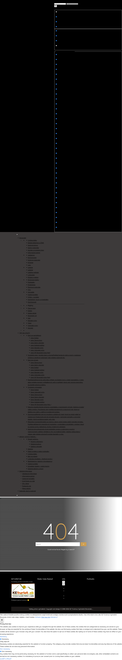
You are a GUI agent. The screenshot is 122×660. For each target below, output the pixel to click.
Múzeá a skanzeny (37, 441)
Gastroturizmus (33, 245)
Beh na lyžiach (32, 456)
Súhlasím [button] (38, 617)
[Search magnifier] (55, 6)
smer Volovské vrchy (37, 350)
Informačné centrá (34, 253)
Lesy (29, 265)
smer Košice (34, 338)
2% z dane (25, 483)
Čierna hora (32, 308)
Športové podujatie (34, 287)
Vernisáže (31, 292)
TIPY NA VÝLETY (24, 333)
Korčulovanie (32, 257)
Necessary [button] (3, 636)
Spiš (29, 318)
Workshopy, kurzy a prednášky (38, 299)
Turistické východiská (35, 387)
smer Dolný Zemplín (37, 343)
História (30, 449)
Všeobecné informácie (29, 474)
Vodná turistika (33, 295)
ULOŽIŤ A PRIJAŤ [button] (5, 659)
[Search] (83, 544)
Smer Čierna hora (36, 395)
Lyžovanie (31, 275)
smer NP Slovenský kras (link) (40, 353)
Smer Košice (35, 390)
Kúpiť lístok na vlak (28, 481)
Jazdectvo (31, 255)
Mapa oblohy (26, 488)
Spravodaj (22, 238)
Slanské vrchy (32, 320)
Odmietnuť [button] (54, 617)
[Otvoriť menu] (63, 582)
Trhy (29, 290)
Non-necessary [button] (5, 649)
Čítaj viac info (45, 617)
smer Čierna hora (36, 340)
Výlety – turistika (33, 297)
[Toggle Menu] (17, 234)
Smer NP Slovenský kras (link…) (41, 404)
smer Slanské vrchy (37, 348)
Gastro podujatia (33, 248)
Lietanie (30, 270)
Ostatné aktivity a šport (35, 469)
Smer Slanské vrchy (37, 399)
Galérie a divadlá (36, 446)
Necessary (5, 639)
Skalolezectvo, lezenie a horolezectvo (40, 461)
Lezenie (30, 267)
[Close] (17, 495)
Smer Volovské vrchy (37, 392)
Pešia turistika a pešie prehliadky (38, 451)
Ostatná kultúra (36, 444)
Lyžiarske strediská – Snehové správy (40, 459)
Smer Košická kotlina (37, 402)
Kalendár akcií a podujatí (27, 491)
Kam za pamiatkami (34, 335)
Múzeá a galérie (33, 277)
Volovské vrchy (33, 325)
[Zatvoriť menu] (63, 584)
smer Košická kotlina (37, 345)
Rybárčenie (31, 285)
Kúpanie (30, 262)
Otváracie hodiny (33, 280)
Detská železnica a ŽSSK (36, 243)
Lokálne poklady (33, 272)
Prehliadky (31, 282)
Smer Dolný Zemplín (37, 397)
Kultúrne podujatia (34, 260)
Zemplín (30, 328)
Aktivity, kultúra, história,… (27, 437)
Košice (30, 311)
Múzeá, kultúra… (33, 439)
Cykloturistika (32, 240)
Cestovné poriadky (28, 478)
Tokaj (29, 323)
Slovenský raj (32, 316)
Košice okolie (32, 313)
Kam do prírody (33, 360)
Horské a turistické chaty (36, 250)
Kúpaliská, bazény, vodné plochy (38, 466)
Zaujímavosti (32, 302)
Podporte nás (26, 486)
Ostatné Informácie (25, 471)
